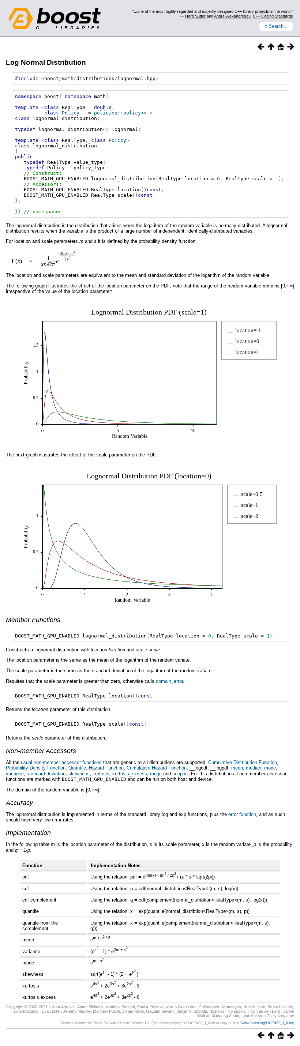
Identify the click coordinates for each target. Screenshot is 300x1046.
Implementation (28, 832)
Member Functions (33, 620)
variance (15, 773)
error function (242, 814)
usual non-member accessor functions (61, 762)
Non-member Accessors (41, 751)
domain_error (169, 681)
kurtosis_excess (129, 773)
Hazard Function (106, 768)
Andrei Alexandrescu (232, 16)
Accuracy (19, 802)
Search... (278, 26)
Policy (70, 113)
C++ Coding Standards (273, 16)
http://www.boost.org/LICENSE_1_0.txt (263, 1023)
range (156, 773)
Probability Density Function (35, 768)
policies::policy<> (120, 113)
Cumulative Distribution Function (242, 762)
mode (270, 768)
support (180, 773)
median (253, 768)
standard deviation (46, 773)
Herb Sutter (195, 16)
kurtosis (101, 773)
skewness (79, 773)
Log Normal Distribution (46, 62)
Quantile (77, 768)
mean (237, 768)
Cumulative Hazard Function (157, 768)
